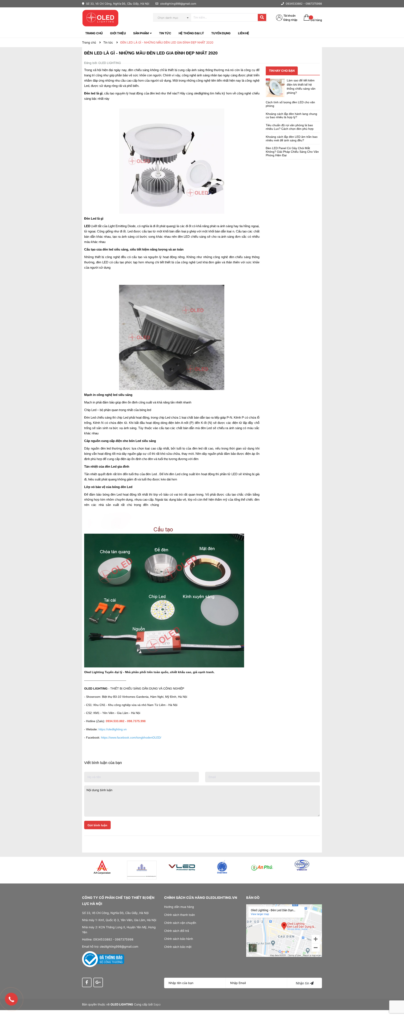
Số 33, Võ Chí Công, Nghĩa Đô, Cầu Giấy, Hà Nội (117, 3)
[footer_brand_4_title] (222, 867)
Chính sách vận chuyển (180, 922)
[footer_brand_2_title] (142, 870)
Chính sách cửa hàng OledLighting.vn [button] (200, 897)
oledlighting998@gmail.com (178, 3)
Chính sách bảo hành (178, 938)
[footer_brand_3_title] (182, 867)
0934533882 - (295, 3)
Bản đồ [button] (253, 897)
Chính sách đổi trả (176, 930)
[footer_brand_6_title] (302, 865)
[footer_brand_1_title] (102, 867)
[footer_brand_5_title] (262, 867)
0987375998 (314, 3)
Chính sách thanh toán (179, 915)
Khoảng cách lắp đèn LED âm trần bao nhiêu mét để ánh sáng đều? (292, 138)
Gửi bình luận (97, 825)
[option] (102, 867)
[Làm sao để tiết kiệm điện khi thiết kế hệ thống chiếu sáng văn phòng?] (275, 87)
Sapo (157, 1004)
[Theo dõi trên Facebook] (87, 982)
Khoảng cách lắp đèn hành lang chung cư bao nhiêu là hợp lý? (291, 115)
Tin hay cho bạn (282, 70)
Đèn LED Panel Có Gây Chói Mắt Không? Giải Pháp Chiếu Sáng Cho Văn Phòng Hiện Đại (292, 151)
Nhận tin (303, 983)
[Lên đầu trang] (396, 996)
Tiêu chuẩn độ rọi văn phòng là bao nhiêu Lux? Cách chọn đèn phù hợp (290, 126)
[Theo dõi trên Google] (98, 982)
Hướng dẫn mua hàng (179, 907)
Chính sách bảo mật (177, 946)
